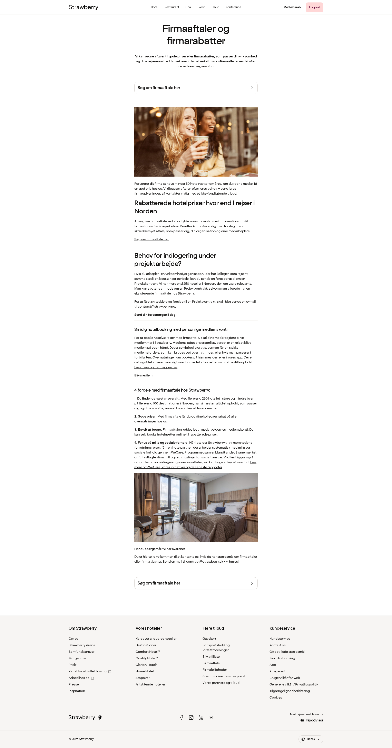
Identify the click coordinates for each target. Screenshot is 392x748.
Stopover (143, 678)
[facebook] (181, 717)
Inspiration (77, 691)
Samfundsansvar (82, 651)
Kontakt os (278, 645)
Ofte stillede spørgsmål (287, 651)
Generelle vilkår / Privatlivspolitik (294, 684)
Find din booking (282, 658)
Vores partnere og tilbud (221, 683)
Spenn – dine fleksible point (224, 676)
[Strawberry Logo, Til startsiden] (83, 7)
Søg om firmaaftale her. (151, 239)
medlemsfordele (146, 352)
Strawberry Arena (82, 645)
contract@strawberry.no (156, 306)
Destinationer (146, 645)
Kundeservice (280, 638)
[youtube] (210, 717)
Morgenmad (78, 658)
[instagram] (191, 717)
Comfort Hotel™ (148, 651)
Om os (73, 638)
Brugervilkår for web (285, 678)
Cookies (276, 697)
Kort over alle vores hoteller (156, 638)
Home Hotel (145, 671)
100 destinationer (166, 403)
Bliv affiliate (211, 656)
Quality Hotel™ (147, 658)
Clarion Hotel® (146, 665)
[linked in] (201, 717)
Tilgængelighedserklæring (290, 691)
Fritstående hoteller (150, 684)
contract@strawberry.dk (204, 561)
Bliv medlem (143, 375)
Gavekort (209, 638)
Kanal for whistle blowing (88, 671)
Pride (73, 665)
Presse (74, 684)
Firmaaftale (211, 663)
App (273, 665)
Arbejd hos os (79, 678)
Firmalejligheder (215, 669)
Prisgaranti (278, 671)
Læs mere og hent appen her (155, 367)
